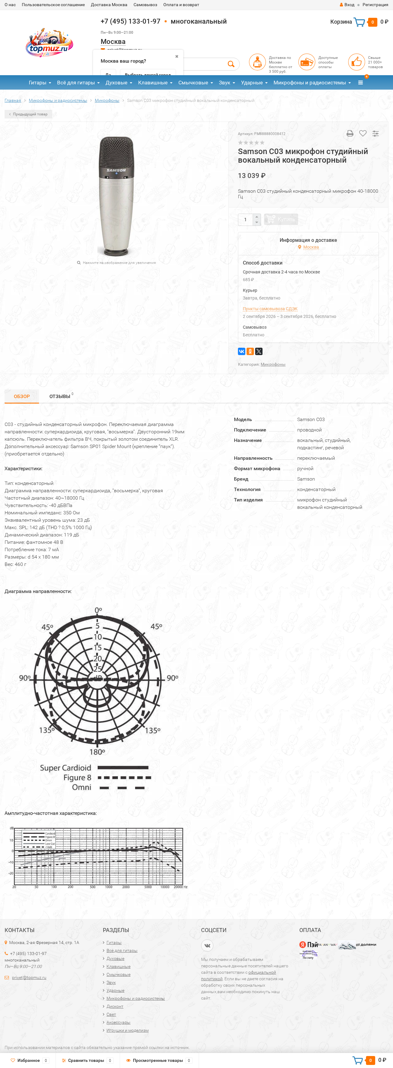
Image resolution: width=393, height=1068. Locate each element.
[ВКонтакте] (241, 351)
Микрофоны (273, 364)
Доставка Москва (109, 4)
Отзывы (61, 395)
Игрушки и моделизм (128, 1030)
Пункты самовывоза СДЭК (270, 308)
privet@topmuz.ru (29, 977)
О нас (10, 4)
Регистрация (375, 4)
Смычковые (193, 82)
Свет (111, 1014)
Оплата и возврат (181, 4)
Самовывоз (145, 4)
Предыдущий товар (30, 114)
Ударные (252, 82)
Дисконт (115, 1006)
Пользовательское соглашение (53, 4)
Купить (286, 219)
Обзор (22, 396)
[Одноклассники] (250, 351)
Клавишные (153, 82)
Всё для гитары (76, 82)
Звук (224, 82)
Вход (349, 4)
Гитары (37, 82)
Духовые (116, 82)
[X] (259, 351)
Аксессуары (118, 1022)
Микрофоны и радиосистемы (310, 82)
